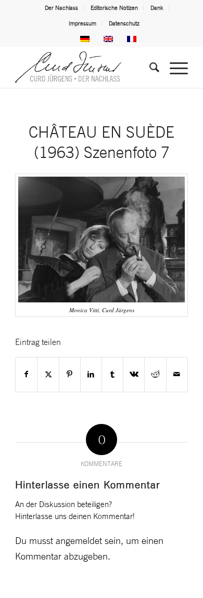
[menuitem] (62, 7)
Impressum (82, 23)
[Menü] (173, 67)
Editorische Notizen (114, 7)
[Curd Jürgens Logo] (84, 67)
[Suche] (149, 67)
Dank (156, 7)
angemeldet (79, 540)
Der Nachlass (61, 7)
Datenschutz (124, 23)
